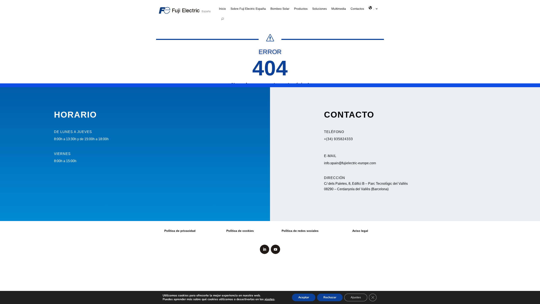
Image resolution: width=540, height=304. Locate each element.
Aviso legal (360, 230)
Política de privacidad (180, 230)
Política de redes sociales (300, 230)
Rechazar (329, 297)
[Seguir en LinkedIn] (264, 249)
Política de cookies (240, 230)
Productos (301, 8)
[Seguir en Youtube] (275, 249)
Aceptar (303, 297)
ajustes (269, 299)
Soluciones (319, 8)
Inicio (222, 8)
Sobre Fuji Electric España (248, 8)
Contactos (357, 8)
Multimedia (338, 8)
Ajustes (356, 297)
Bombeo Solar (279, 8)
